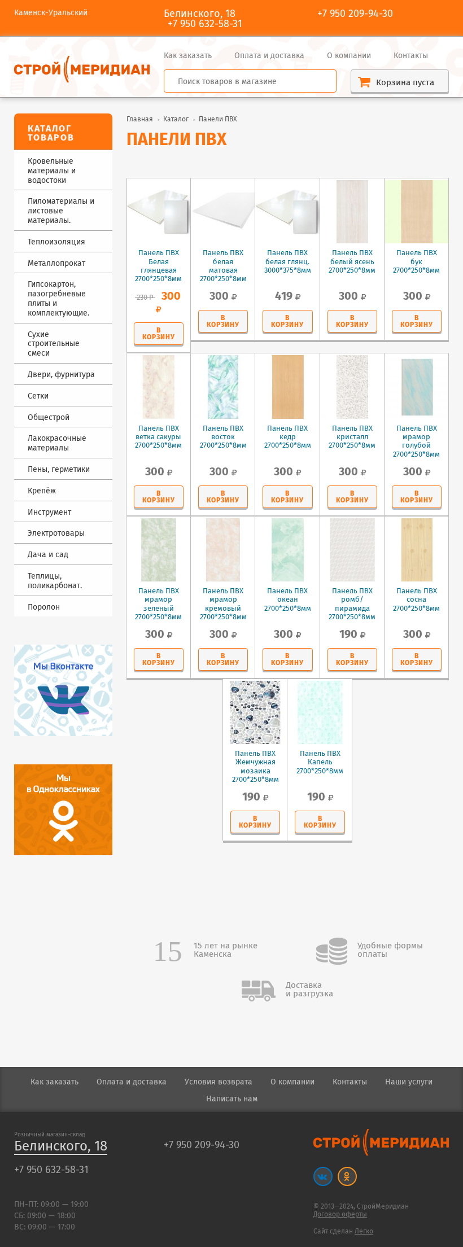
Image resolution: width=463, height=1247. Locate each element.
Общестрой (48, 418)
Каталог (176, 119)
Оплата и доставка (269, 56)
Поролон (44, 607)
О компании (349, 56)
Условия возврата (218, 1082)
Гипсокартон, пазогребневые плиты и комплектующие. (58, 299)
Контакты (411, 56)
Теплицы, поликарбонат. (55, 581)
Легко (364, 1231)
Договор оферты (340, 1214)
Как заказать (188, 56)
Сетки (38, 396)
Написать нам (231, 1099)
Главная (139, 119)
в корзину (158, 334)
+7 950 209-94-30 (355, 14)
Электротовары (56, 534)
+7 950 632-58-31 (205, 24)
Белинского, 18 (60, 1146)
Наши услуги (409, 1082)
